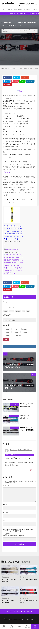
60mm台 (32, 30)
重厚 (28, 311)
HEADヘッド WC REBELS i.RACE (26, 405)
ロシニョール (24, 30)
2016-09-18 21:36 (10, 455)
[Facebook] (7, 77)
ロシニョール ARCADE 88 (25, 417)
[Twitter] (16, 77)
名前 (5, 504)
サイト (5, 520)
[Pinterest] (7, 84)
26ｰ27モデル (27, 9)
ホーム (3, 627)
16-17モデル (16, 30)
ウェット (18, 311)
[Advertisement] (19, 53)
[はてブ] (6, 81)
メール (5, 512)
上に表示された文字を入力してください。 (14, 535)
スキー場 (34, 9)
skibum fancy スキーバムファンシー (19, 5)
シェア (11, 627)
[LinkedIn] (30, 81)
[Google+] (25, 77)
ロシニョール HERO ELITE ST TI (28, 601)
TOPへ (35, 627)
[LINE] (22, 81)
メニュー (20, 627)
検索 (5, 339)
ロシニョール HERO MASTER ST (8, 601)
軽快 (23, 311)
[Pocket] (15, 81)
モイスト (12, 311)
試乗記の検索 (18, 9)
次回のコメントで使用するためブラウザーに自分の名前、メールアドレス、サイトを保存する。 (19, 530)
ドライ (5, 311)
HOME (5, 68)
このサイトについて (7, 9)
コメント (6, 485)
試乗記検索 (27, 627)
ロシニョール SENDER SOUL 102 (9, 580)
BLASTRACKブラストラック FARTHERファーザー (27, 430)
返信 (31, 470)
